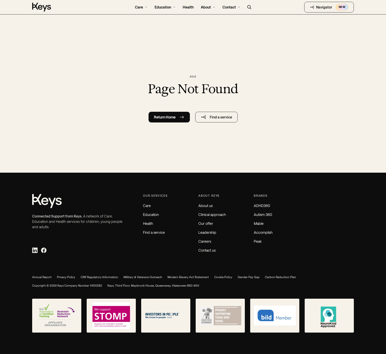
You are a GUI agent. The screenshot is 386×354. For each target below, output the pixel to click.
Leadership (207, 232)
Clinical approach (212, 214)
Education (151, 214)
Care (147, 205)
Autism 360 (263, 214)
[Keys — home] (63, 7)
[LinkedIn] (35, 250)
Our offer (205, 223)
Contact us (207, 250)
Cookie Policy (223, 277)
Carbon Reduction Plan (280, 277)
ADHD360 (262, 205)
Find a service (154, 232)
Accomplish (263, 232)
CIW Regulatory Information (99, 277)
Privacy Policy (66, 277)
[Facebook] (43, 250)
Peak (258, 241)
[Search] (249, 7)
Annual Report (42, 277)
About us (205, 205)
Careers (204, 241)
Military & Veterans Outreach (143, 277)
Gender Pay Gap (249, 277)
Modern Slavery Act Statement (188, 277)
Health (148, 223)
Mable (259, 223)
